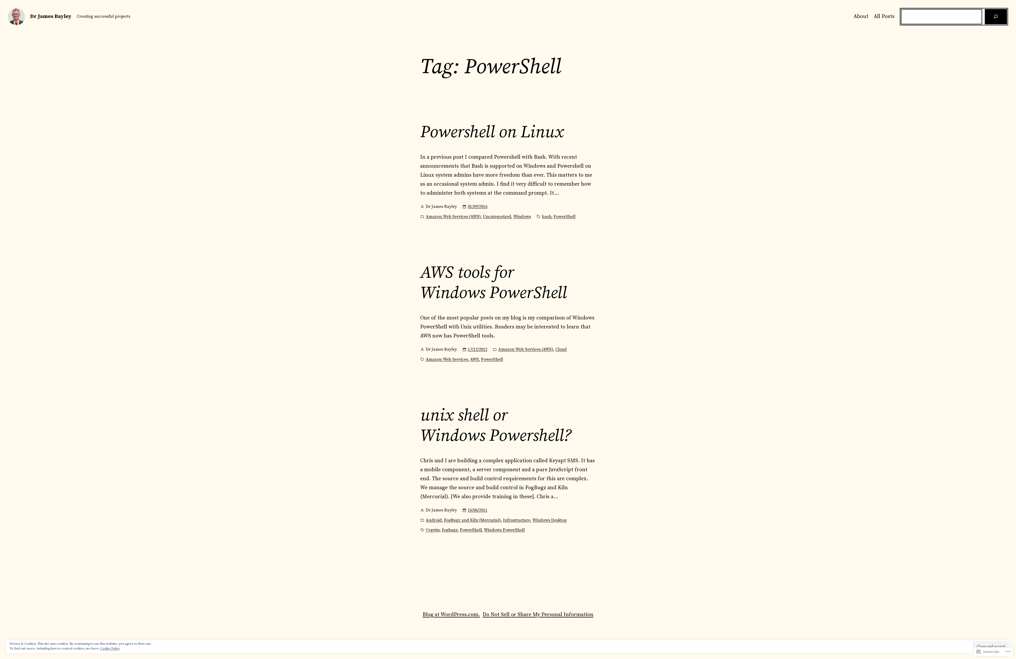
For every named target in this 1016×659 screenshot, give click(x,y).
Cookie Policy (110, 649)
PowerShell (564, 216)
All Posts (884, 16)
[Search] (996, 16)
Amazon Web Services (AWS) (453, 216)
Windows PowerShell (504, 530)
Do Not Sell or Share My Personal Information (538, 614)
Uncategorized (497, 216)
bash (546, 216)
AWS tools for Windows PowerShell (493, 283)
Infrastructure (516, 520)
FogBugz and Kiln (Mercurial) (472, 520)
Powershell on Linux (492, 132)
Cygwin (433, 530)
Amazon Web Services (447, 359)
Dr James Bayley (50, 16)
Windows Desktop (549, 520)
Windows (522, 216)
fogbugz (450, 530)
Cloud (561, 349)
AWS (474, 359)
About (861, 16)
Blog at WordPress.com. (451, 614)
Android (434, 520)
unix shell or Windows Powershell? (495, 425)
